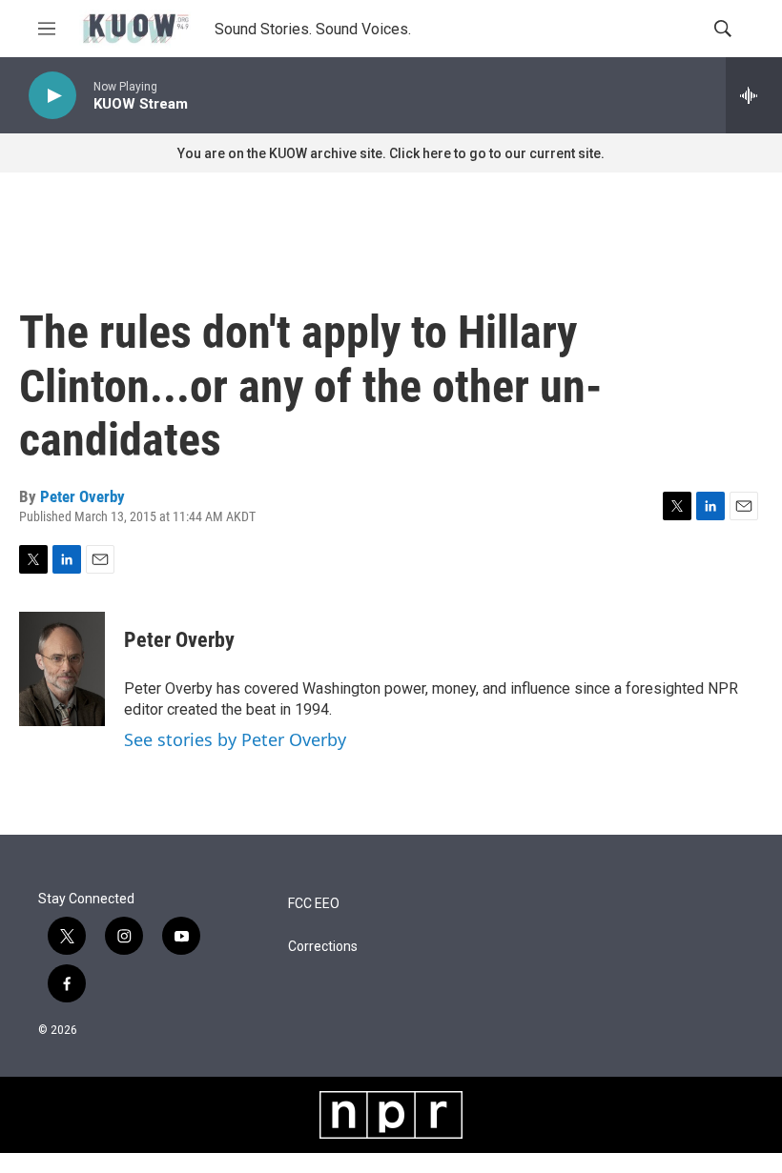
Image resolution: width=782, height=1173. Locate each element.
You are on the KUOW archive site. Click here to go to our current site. (391, 153)
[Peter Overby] (62, 669)
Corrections (323, 947)
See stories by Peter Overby (235, 739)
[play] (52, 96)
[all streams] (754, 95)
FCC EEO (314, 904)
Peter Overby (82, 496)
